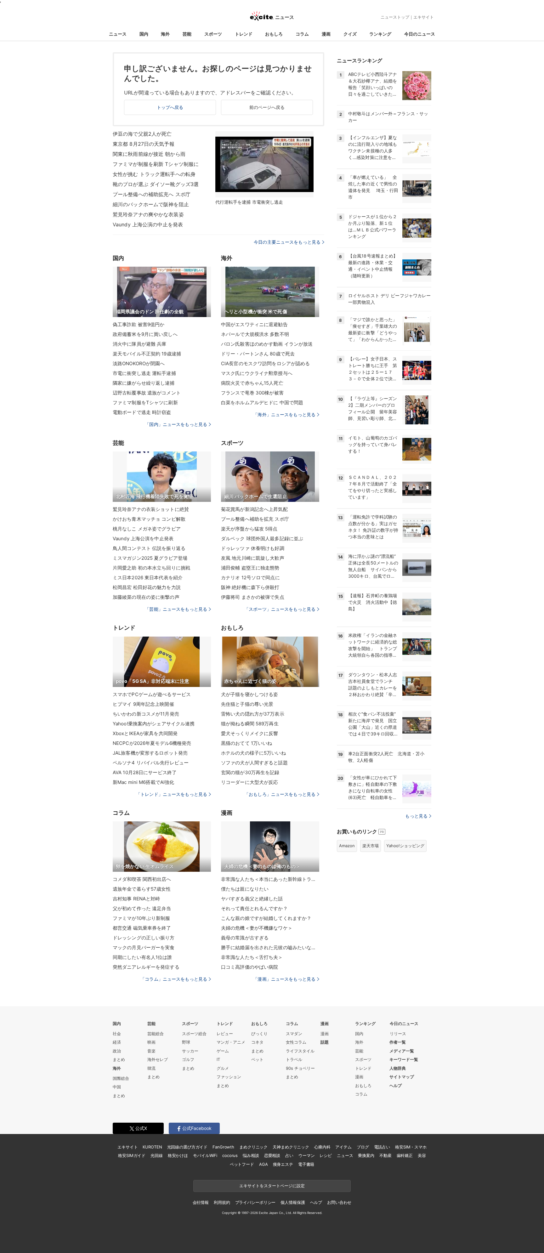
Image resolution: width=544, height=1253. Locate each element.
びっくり (259, 1033)
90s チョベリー (300, 1068)
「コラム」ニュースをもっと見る (173, 979)
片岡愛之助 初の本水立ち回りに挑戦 (151, 568)
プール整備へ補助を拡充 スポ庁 (255, 519)
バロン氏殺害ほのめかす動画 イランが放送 (267, 344)
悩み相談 (251, 1155)
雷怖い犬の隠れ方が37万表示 (252, 714)
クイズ (350, 34)
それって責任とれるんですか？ (254, 908)
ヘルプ (395, 1085)
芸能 (187, 34)
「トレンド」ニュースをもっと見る (171, 794)
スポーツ (213, 34)
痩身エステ (283, 1164)
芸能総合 (155, 1033)
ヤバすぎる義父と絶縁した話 (252, 899)
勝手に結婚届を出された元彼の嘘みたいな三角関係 (270, 947)
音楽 (151, 1050)
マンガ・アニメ (231, 1042)
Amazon (347, 845)
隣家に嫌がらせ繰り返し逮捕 (144, 383)
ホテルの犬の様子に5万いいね (253, 753)
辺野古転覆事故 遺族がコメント (147, 393)
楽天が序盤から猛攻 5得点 (249, 529)
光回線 (156, 1155)
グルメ (223, 1068)
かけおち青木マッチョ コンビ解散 (149, 519)
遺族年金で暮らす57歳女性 (142, 889)
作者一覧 (397, 1042)
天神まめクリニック (291, 1146)
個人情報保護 (292, 1202)
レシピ (326, 1155)
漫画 (326, 34)
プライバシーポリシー (255, 1202)
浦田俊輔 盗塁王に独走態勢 (250, 568)
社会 (117, 1033)
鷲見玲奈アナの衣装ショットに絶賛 (151, 509)
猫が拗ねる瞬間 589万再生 (250, 724)
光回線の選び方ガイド (187, 1146)
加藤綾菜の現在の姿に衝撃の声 (146, 597)
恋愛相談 (272, 1155)
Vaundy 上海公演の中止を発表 (148, 224)
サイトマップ (401, 1076)
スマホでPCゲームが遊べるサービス (152, 694)
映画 (151, 1042)
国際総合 (121, 1078)
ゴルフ (188, 1059)
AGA (263, 1164)
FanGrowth (223, 1146)
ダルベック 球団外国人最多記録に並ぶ (262, 538)
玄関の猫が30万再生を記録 (250, 772)
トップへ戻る (170, 107)
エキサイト (423, 17)
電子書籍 (306, 1164)
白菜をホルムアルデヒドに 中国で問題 (262, 402)
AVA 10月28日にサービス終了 (145, 772)
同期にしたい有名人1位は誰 (142, 957)
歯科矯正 (405, 1155)
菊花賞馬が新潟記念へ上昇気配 (254, 509)
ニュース (118, 34)
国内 (143, 34)
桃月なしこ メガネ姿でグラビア (147, 529)
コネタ (257, 1042)
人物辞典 (397, 1068)
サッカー (190, 1050)
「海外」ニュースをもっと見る (284, 414)
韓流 (151, 1068)
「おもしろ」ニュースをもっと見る (279, 794)
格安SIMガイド (131, 1155)
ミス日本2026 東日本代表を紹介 (148, 578)
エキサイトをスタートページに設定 (272, 1185)
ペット (257, 1059)
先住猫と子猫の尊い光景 (247, 704)
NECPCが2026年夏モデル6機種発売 (152, 743)
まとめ (119, 1059)
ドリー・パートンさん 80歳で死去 (258, 354)
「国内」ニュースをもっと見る (176, 424)
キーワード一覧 (403, 1059)
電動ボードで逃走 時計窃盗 (142, 412)
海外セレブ (157, 1059)
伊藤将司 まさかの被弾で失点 (252, 597)
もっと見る (416, 816)
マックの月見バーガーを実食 (144, 947)
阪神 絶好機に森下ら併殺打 (250, 587)
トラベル (294, 1059)
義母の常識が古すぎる (245, 938)
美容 (422, 1155)
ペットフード (242, 1164)
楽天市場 (370, 845)
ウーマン (306, 1155)
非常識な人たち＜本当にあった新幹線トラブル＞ (270, 879)
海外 (165, 34)
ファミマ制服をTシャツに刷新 (145, 402)
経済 (117, 1042)
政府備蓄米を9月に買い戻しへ (145, 334)
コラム (302, 34)
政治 (117, 1050)
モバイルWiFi (205, 1155)
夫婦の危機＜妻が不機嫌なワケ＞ (256, 928)
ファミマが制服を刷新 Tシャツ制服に (156, 164)
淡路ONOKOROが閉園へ (139, 363)
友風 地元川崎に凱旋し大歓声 (252, 558)
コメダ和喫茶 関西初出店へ (142, 879)
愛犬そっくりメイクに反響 (249, 733)
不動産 (385, 1155)
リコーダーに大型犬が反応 (249, 782)
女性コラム (296, 1042)
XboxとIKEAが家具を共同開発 (145, 733)
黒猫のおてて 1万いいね (246, 743)
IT (218, 1059)
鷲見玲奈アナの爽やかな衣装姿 (148, 214)
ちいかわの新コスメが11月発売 (146, 714)
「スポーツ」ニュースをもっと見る (279, 609)
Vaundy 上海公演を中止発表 (143, 538)
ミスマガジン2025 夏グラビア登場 (150, 558)
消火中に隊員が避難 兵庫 (139, 344)
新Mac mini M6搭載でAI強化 (143, 782)
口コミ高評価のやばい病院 (249, 967)
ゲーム (223, 1050)
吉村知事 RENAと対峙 (136, 899)
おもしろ (274, 34)
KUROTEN (152, 1146)
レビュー (225, 1033)
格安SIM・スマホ (411, 1146)
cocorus (230, 1155)
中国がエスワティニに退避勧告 (254, 324)
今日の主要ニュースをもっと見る (287, 242)
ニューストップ (395, 17)
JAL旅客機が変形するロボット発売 (150, 753)
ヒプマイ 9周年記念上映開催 (143, 704)
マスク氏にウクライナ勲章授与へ (256, 373)
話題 (324, 1042)
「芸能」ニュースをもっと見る (176, 609)
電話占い (382, 1146)
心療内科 (322, 1146)
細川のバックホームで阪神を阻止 (151, 204)
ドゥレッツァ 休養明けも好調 (252, 548)
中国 (117, 1086)
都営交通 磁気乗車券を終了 (142, 928)
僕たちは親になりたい (245, 889)
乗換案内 (366, 1155)
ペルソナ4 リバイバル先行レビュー (151, 763)
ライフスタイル (300, 1050)
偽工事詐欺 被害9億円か (138, 324)
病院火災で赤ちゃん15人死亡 (252, 383)
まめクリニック (253, 1146)
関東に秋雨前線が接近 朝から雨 (149, 154)
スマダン (294, 1033)
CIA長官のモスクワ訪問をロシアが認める (265, 363)
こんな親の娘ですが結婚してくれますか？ (266, 918)
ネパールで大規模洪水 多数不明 (255, 334)
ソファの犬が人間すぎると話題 (254, 763)
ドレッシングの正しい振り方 (144, 938)
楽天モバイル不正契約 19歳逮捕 (147, 354)
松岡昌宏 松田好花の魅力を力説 (147, 587)
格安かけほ (178, 1155)
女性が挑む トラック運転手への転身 (154, 174)
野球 (186, 1042)
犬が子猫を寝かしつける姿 (249, 694)
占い (289, 1155)
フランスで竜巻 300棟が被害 (252, 393)
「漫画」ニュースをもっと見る (284, 979)
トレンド (243, 34)
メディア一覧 (401, 1050)
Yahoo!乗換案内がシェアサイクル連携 (154, 724)
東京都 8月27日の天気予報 (143, 144)
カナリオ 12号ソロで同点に (250, 578)
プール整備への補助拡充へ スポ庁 (151, 194)
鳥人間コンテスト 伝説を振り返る (149, 548)
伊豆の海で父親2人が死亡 (142, 134)
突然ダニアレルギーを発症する (146, 967)
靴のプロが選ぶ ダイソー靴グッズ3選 (156, 184)
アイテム (343, 1146)
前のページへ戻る (267, 107)
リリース (398, 1033)
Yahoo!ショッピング (405, 845)
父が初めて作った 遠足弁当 (142, 908)
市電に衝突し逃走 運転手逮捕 (144, 373)
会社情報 (201, 1202)
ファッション (229, 1076)
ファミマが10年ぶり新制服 (141, 918)
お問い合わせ (339, 1202)
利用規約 (222, 1202)
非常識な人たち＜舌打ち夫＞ (252, 957)
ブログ (363, 1146)
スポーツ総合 (194, 1033)
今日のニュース (419, 34)
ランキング (380, 34)
